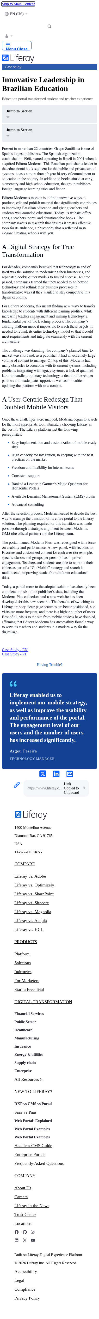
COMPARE (24, 863)
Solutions (22, 962)
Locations (22, 1223)
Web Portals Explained (33, 1121)
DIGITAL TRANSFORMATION (43, 1001)
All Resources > (28, 1079)
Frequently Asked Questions (39, 1163)
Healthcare (23, 1030)
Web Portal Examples (32, 1129)
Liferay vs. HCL (28, 929)
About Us (22, 1187)
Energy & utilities (28, 1054)
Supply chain (25, 1063)
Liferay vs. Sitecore (31, 902)
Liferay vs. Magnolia (32, 911)
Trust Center (25, 1214)
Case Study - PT (14, 654)
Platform (22, 954)
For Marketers (26, 980)
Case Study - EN (15, 650)
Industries (22, 971)
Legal (19, 1280)
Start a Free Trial (29, 989)
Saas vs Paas (25, 1112)
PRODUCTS (25, 941)
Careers (21, 1196)
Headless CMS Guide (33, 1145)
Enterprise (23, 1071)
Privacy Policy (27, 1298)
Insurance (22, 1046)
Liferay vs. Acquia (30, 920)
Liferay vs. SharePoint (34, 894)
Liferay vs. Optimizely (34, 885)
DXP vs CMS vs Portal (33, 1104)
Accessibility (25, 1271)
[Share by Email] (70, 774)
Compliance (24, 1289)
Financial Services (29, 1014)
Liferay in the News (31, 1205)
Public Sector (25, 1022)
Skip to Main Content (18, 4)
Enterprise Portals (29, 1154)
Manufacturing (26, 1038)
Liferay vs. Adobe (30, 876)
